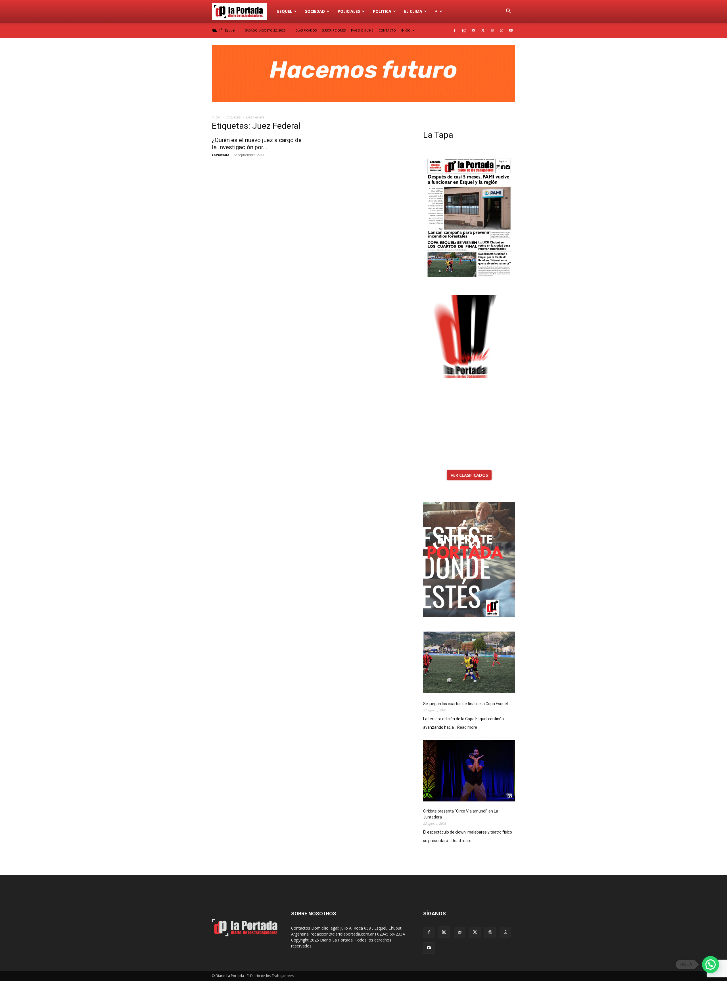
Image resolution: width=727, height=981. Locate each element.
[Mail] (473, 30)
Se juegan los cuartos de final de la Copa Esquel (465, 703)
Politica (382, 11)
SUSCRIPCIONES (334, 30)
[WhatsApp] (501, 30)
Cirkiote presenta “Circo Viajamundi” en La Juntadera (460, 814)
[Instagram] (464, 30)
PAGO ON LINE (362, 30)
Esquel (284, 11)
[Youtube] (511, 30)
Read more (467, 727)
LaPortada (220, 155)
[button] (508, 11)
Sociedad (315, 11)
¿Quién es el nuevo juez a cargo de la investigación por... (257, 144)
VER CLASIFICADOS (469, 475)
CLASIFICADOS (306, 30)
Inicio (216, 117)
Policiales (349, 11)
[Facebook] (454, 30)
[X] (483, 30)
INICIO (406, 30)
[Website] (492, 30)
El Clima (413, 11)
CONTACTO (387, 30)
